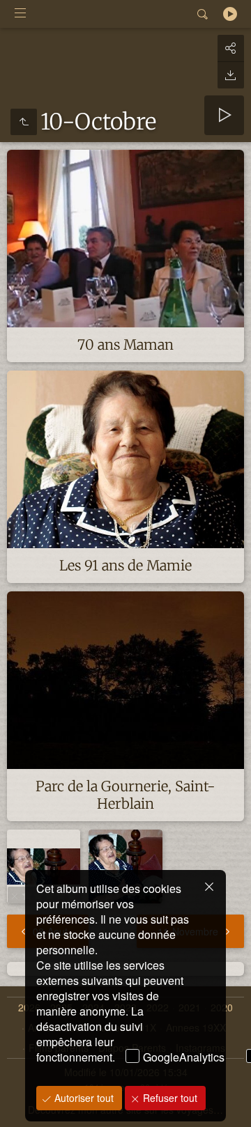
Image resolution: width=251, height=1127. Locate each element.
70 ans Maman (125, 344)
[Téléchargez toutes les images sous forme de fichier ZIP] (231, 74)
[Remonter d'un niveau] (23, 122)
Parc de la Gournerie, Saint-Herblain (125, 794)
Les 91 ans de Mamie (125, 565)
